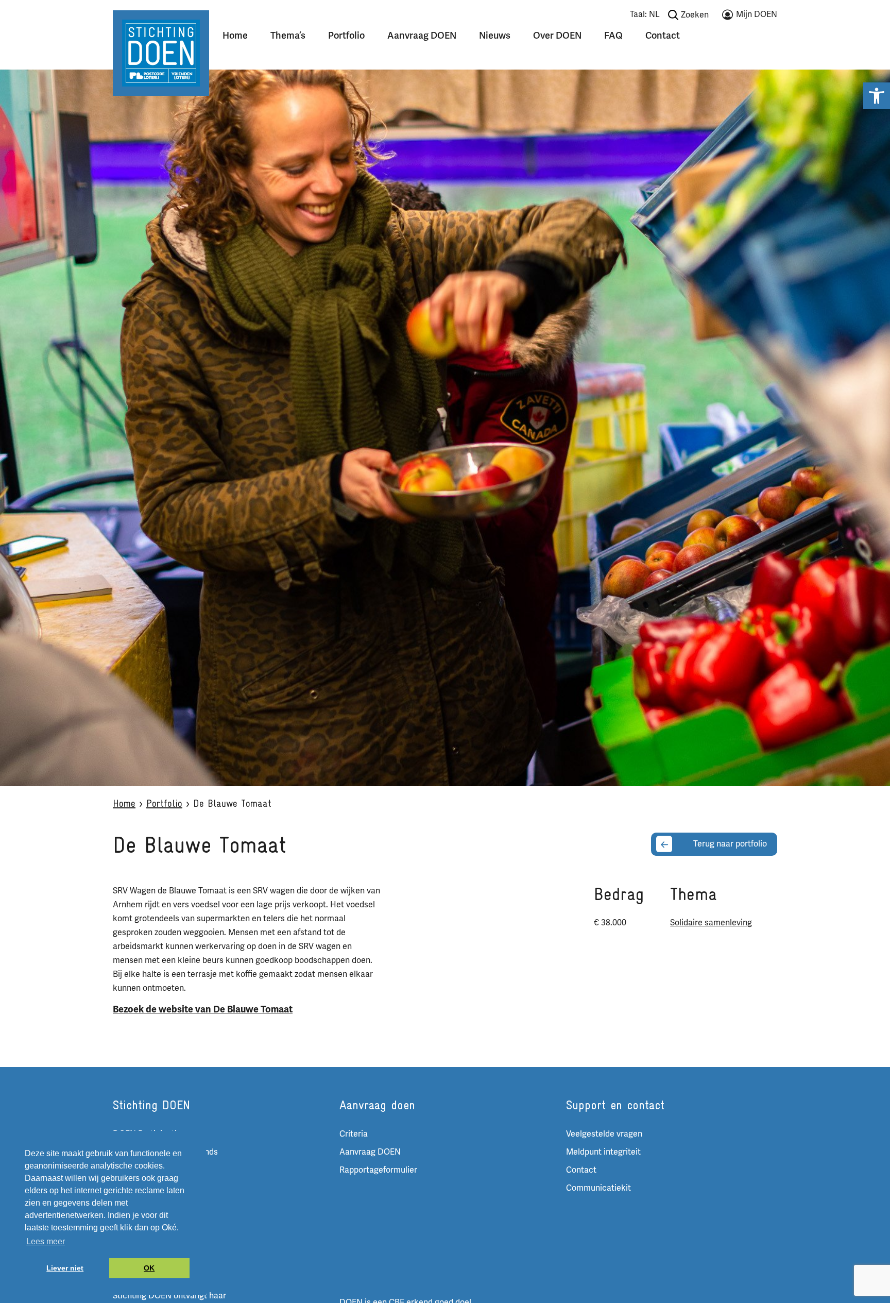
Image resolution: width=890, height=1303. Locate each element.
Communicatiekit (598, 1188)
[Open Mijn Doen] (749, 16)
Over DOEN (557, 35)
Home (235, 35)
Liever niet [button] (64, 1268)
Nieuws (494, 35)
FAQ (613, 35)
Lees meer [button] (45, 1241)
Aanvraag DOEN (421, 35)
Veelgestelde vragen (604, 1134)
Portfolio (346, 35)
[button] (876, 95)
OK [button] (149, 1268)
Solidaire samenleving (711, 923)
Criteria (353, 1134)
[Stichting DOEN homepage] (161, 52)
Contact (662, 35)
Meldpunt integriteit (603, 1152)
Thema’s (287, 35)
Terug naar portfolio (730, 844)
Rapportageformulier (378, 1170)
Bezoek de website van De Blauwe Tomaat (203, 1009)
